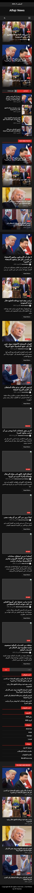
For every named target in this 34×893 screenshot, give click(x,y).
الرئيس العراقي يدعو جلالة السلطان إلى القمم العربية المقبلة (27, 131)
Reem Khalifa (25, 305)
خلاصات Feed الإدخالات (24, 751)
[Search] (4, 18)
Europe (28, 469)
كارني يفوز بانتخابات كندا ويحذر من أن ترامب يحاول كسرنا (17, 418)
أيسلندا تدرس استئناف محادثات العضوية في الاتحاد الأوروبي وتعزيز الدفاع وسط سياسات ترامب (17, 543)
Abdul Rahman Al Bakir (22, 606)
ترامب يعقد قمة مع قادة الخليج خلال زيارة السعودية (27, 110)
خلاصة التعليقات (27, 755)
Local (28, 640)
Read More (26, 273)
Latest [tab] (25, 91)
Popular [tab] (10, 91)
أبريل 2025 (28, 720)
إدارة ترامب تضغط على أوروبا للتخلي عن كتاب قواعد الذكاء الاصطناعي (17, 589)
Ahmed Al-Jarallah (23, 520)
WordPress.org (26, 758)
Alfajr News (17, 10)
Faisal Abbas (25, 264)
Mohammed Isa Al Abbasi (21, 479)
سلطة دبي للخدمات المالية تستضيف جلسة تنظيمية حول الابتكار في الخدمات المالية (17, 632)
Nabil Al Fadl (25, 563)
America (28, 29)
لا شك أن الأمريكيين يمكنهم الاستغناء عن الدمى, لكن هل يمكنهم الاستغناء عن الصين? (27, 99)
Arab (28, 78)
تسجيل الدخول (27, 748)
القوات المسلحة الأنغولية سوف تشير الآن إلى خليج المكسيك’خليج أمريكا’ (17, 34)
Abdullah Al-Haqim (22, 39)
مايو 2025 (29, 717)
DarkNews (28, 887)
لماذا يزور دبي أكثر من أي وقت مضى (17, 504)
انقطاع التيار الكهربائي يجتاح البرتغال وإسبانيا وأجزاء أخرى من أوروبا (17, 461)
